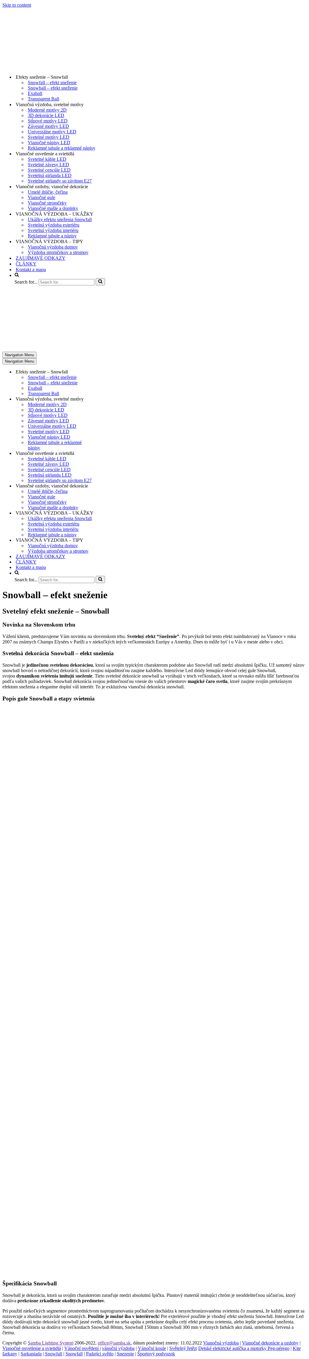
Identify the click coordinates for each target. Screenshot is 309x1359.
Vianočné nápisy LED (49, 142)
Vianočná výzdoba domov (53, 246)
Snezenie (125, 1353)
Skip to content (16, 5)
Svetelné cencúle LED (49, 170)
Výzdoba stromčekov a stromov (58, 252)
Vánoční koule (152, 1348)
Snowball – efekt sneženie (53, 87)
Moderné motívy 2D (47, 110)
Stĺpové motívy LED (48, 120)
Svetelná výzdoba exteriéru (53, 224)
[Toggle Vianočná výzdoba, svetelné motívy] (108, 399)
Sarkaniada (31, 1353)
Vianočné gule (41, 197)
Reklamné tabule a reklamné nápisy (61, 148)
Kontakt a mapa (31, 269)
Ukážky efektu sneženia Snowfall (60, 219)
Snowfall (53, 1353)
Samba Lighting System (50, 1342)
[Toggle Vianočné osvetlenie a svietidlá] (108, 453)
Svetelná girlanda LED (50, 175)
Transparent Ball (43, 98)
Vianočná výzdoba (221, 1342)
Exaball (35, 93)
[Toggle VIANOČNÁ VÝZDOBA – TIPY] (108, 540)
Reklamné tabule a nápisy (52, 235)
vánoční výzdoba (118, 1348)
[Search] (100, 281)
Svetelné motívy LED (48, 137)
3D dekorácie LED (46, 115)
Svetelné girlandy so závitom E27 (60, 180)
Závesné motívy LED (48, 126)
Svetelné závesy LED (48, 164)
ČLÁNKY (26, 263)
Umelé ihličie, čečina (48, 192)
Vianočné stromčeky (47, 202)
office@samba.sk (114, 1342)
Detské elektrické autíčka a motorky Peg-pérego (243, 1348)
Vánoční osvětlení (82, 1348)
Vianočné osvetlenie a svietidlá (31, 1348)
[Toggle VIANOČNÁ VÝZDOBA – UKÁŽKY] (108, 513)
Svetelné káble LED (47, 159)
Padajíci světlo (99, 1353)
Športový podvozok (156, 1353)
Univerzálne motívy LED (52, 131)
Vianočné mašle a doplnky (53, 208)
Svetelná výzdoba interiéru (53, 230)
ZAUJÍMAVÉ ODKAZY (40, 258)
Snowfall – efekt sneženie (52, 82)
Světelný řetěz (182, 1348)
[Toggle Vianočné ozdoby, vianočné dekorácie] (108, 486)
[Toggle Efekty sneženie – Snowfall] (108, 372)
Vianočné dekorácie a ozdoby (270, 1342)
